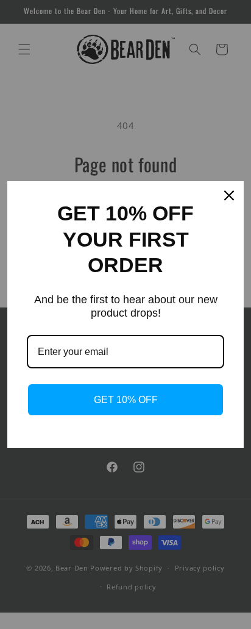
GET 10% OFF (126, 400)
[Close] (229, 195)
